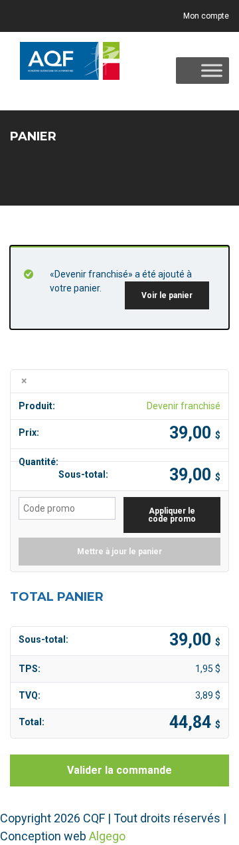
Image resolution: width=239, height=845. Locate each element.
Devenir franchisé (183, 406)
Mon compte (206, 16)
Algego (107, 836)
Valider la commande (119, 770)
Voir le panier (167, 295)
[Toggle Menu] (211, 71)
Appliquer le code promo (172, 515)
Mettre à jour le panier (119, 551)
